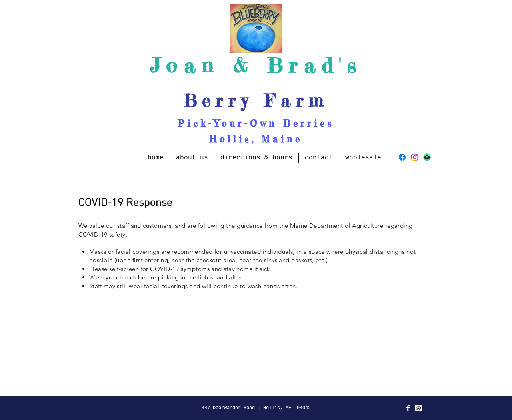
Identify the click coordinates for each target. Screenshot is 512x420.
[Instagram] (414, 157)
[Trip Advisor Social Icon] (418, 408)
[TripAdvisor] (427, 157)
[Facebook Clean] (408, 408)
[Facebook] (402, 157)
